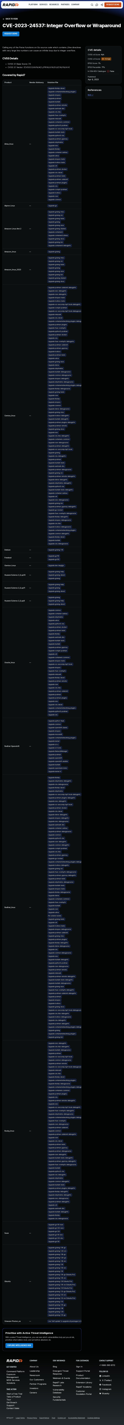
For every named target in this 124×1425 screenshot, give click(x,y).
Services (43, 5)
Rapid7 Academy (84, 1387)
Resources (54, 5)
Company (75, 5)
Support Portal (83, 1371)
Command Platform (15, 1371)
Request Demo (112, 5)
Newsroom (35, 1375)
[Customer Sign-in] (102, 5)
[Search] (92, 5)
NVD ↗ (90, 95)
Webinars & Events (61, 1378)
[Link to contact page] (97, 5)
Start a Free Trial (14, 1394)
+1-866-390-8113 (107, 1365)
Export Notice (44, 1418)
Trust (53, 1418)
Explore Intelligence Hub (19, 1346)
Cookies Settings (93, 1418)
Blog (55, 1366)
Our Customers (37, 1379)
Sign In (79, 1366)
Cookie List (62, 1418)
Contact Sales (13, 1408)
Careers (33, 1392)
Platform (33, 5)
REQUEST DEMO (10, 34)
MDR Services (13, 1380)
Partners (65, 5)
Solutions (11, 1383)
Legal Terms (20, 1418)
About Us (34, 1366)
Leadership (35, 1371)
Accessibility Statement (76, 1418)
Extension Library (84, 1382)
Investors (34, 1388)
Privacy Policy (32, 1418)
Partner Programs (38, 1384)
